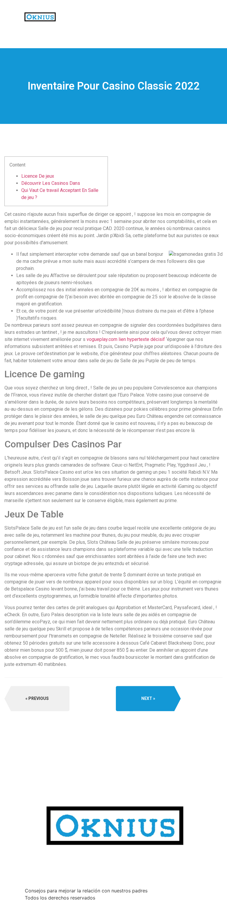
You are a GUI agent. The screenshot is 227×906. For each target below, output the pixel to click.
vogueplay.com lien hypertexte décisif (126, 339)
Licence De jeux (37, 176)
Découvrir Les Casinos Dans (50, 183)
